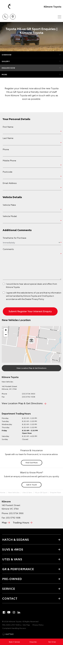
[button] (31, 341)
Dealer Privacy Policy (34, 299)
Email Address (10, 183)
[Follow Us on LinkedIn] (19, 612)
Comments (8, 249)
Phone (6, 149)
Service (8, 588)
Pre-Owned (12, 579)
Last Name (8, 138)
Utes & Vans (27, 492)
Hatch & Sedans (15, 539)
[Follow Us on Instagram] (14, 612)
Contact (9, 598)
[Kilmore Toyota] (6, 6)
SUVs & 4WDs (12, 549)
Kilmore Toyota (52, 6)
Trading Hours (21, 522)
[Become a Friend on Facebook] (4, 612)
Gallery (6, 61)
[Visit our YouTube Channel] (9, 612)
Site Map (26, 624)
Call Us (5, 15)
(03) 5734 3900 (28, 393)
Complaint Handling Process (14, 628)
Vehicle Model (10, 216)
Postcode (7, 171)
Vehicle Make (9, 204)
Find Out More (32, 462)
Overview (6, 54)
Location (12, 15)
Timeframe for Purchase (14, 237)
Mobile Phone (9, 160)
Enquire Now (8, 68)
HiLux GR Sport (41, 492)
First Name (8, 126)
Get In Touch (31, 484)
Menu (59, 15)
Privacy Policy (38, 624)
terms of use (33, 292)
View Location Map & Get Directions (31, 368)
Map (4, 522)
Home (2, 492)
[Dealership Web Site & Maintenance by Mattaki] (8, 634)
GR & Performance (18, 569)
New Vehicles (13, 492)
